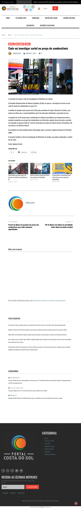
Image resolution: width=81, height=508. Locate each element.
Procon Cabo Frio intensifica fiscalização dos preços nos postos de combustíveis (61, 177)
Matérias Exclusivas (50, 454)
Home (3, 35)
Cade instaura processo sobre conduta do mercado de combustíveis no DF (18, 177)
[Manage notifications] (76, 503)
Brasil (9, 35)
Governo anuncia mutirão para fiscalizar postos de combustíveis (40, 176)
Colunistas (48, 451)
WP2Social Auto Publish (34, 507)
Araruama (47, 443)
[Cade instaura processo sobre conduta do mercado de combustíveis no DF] (18, 168)
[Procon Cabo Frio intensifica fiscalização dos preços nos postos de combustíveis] (62, 168)
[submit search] (55, 8)
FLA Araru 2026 (49, 440)
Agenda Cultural (49, 449)
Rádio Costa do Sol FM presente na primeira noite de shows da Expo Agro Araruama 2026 (37, 330)
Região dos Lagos (49, 446)
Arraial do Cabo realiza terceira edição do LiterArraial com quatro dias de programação (36, 325)
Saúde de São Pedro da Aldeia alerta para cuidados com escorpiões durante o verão (35, 398)
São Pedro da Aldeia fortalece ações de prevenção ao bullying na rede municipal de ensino (37, 335)
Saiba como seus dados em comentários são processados (49, 300)
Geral (27, 44)
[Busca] (46, 8)
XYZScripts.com (48, 507)
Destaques (20, 44)
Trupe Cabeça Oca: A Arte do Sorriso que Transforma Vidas (27, 391)
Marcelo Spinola (15, 388)
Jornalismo (17, 53)
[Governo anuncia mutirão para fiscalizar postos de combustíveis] (40, 168)
